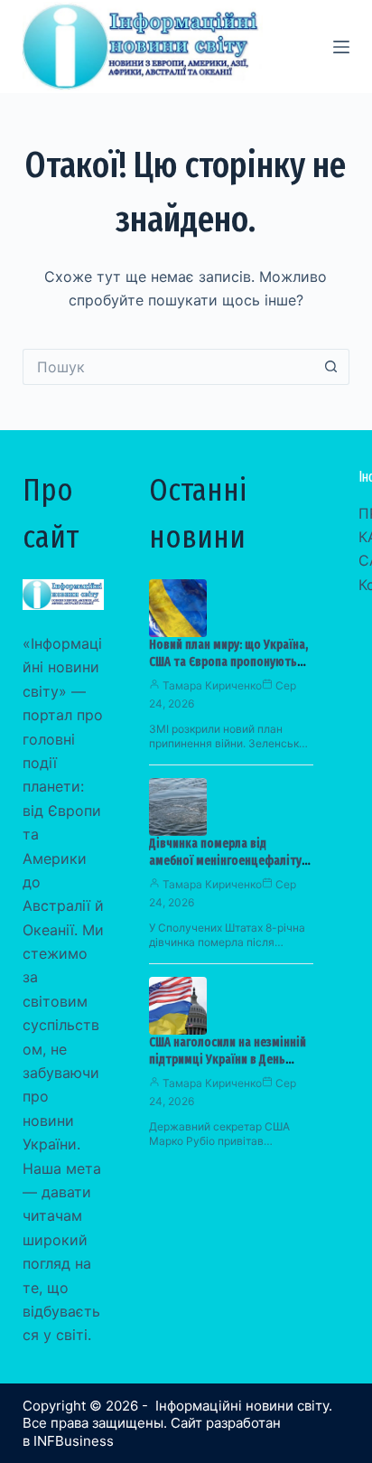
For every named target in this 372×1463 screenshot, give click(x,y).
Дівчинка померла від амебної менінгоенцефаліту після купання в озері (225, 861)
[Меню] (341, 47)
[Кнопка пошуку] (331, 367)
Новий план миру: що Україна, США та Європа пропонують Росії (228, 662)
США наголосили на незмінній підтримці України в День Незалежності (227, 1059)
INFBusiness (73, 1440)
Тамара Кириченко (212, 685)
